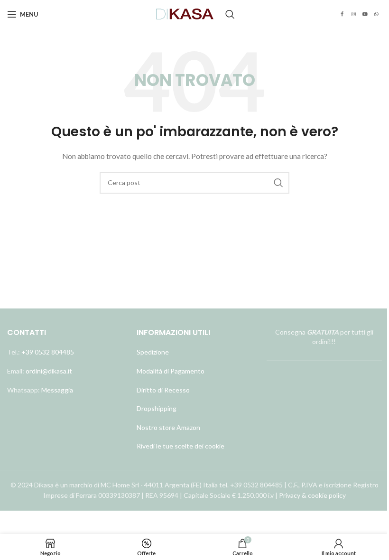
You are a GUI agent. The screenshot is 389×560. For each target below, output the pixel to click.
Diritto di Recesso (163, 390)
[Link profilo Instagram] (353, 14)
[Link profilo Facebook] (342, 14)
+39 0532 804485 (47, 352)
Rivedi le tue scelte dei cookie (180, 446)
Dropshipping (156, 408)
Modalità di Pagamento (170, 371)
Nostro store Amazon (168, 427)
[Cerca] (230, 14)
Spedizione (153, 352)
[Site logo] (185, 13)
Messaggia (56, 390)
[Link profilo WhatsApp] (376, 14)
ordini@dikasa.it (49, 371)
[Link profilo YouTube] (364, 14)
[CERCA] (278, 183)
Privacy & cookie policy (312, 495)
